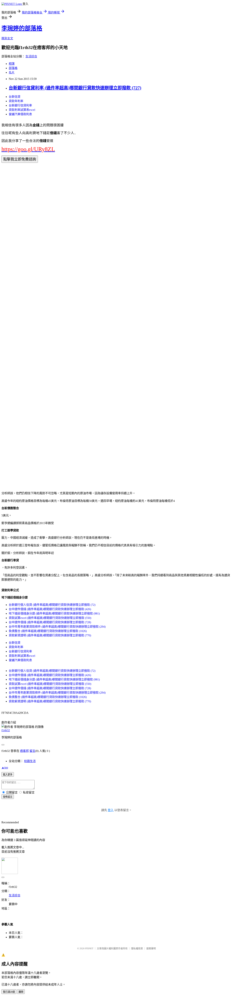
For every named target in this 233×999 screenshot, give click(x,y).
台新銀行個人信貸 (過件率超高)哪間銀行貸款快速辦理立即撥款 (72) (52, 604)
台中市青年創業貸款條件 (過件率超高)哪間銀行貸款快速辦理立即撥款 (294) (57, 626)
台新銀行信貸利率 (20, 105)
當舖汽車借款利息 (20, 114)
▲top (4, 767)
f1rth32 (5, 730)
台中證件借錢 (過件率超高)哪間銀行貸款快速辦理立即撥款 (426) (50, 609)
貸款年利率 (16, 101)
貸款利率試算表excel (22, 109)
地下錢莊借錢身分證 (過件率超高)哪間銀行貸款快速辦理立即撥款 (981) (54, 613)
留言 (32, 750)
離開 (21, 991)
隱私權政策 (137, 948)
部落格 (13, 68)
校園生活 (30, 761)
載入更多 (7, 774)
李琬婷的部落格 (21, 28)
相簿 (12, 63)
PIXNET (89, 948)
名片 (12, 72)
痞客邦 (24, 750)
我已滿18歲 (9, 991)
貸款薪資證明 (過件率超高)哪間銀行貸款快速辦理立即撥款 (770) (50, 635)
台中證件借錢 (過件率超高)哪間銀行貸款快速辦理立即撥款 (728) (50, 622)
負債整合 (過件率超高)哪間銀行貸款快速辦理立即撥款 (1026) (48, 631)
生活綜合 (31, 56)
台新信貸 (14, 96)
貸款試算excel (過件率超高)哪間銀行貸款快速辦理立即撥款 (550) (50, 617)
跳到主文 (7, 38)
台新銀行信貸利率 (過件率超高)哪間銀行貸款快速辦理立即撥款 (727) (75, 87)
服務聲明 (151, 948)
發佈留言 (7, 796)
